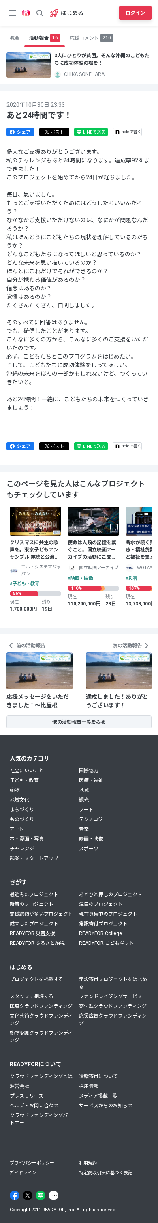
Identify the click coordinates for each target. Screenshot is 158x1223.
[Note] (53, 1195)
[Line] (40, 1195)
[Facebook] (14, 1195)
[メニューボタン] (12, 13)
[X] (27, 1195)
